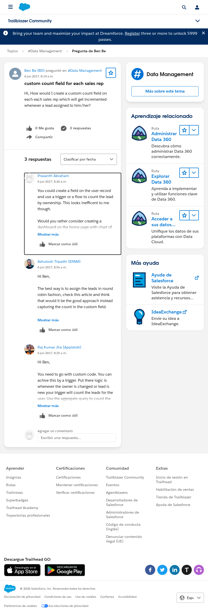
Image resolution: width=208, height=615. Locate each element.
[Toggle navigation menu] (197, 21)
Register (132, 33)
